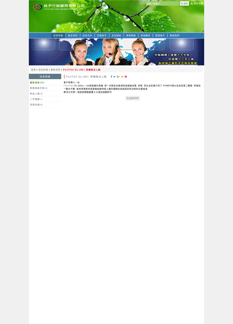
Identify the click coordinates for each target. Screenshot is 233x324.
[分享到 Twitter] (114, 76)
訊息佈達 (58, 35)
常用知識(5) (36, 104)
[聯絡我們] (116, 64)
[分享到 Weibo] (122, 76)
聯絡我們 (175, 35)
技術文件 (87, 35)
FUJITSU (69, 85)
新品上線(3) (36, 93)
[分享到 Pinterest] (126, 76)
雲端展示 (160, 35)
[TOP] (228, 319)
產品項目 (73, 35)
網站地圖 (198, 3)
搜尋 (185, 3)
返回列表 (134, 98)
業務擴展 (131, 35)
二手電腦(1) (36, 99)
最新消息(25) (37, 82)
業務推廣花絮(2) (39, 88)
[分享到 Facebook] (111, 76)
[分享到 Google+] (118, 76)
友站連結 (116, 35)
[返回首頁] (62, 7)
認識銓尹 (102, 35)
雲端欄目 (145, 35)
